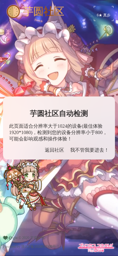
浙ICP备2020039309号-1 (40, 246)
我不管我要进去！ (89, 150)
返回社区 (54, 150)
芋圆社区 (37, 238)
